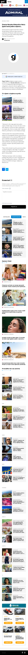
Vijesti (13, 5)
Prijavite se (14, 206)
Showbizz (20, 5)
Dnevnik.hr (6, 5)
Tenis (9, 2)
